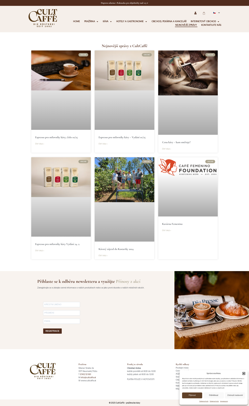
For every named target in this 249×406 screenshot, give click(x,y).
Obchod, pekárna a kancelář (169, 21)
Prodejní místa (182, 368)
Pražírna (89, 21)
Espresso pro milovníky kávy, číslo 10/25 (56, 137)
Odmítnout (213, 395)
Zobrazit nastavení (235, 395)
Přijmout (192, 395)
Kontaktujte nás (211, 25)
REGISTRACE (52, 331)
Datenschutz (203, 401)
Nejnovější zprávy (186, 25)
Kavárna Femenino (172, 224)
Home (76, 21)
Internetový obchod (203, 21)
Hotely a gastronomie (130, 21)
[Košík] (204, 13)
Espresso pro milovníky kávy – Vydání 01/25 (122, 137)
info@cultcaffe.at (88, 378)
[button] (244, 373)
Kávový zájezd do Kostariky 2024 (116, 249)
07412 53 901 (85, 374)
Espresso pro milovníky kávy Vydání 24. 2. (57, 244)
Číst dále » (39, 144)
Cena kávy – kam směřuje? (176, 142)
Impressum (224, 401)
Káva (105, 21)
